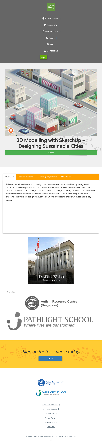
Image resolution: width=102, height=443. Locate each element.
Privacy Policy (50, 418)
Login (43, 57)
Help (51, 44)
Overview (9, 177)
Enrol (51, 152)
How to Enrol (67, 177)
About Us (51, 25)
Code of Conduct (50, 422)
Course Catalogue (50, 409)
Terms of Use (50, 414)
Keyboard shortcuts (50, 405)
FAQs (51, 38)
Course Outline (25, 177)
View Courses (51, 18)
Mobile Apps (51, 31)
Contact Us (52, 51)
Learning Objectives (47, 177)
